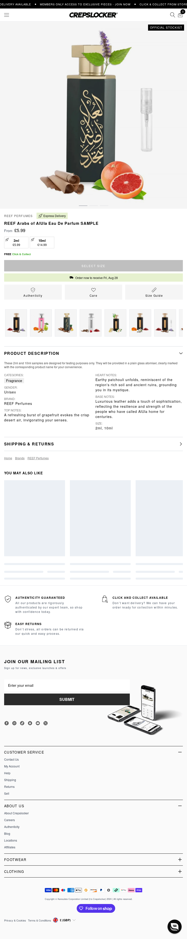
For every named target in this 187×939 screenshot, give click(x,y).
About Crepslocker (16, 813)
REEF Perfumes (18, 216)
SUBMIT (67, 699)
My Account (11, 766)
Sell (6, 793)
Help (7, 773)
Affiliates (9, 847)
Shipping (10, 779)
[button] (83, 201)
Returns (9, 786)
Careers (9, 819)
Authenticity (11, 826)
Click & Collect (21, 254)
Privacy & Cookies (15, 920)
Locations (10, 840)
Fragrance (14, 380)
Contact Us (11, 759)
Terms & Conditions (39, 920)
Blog (7, 833)
